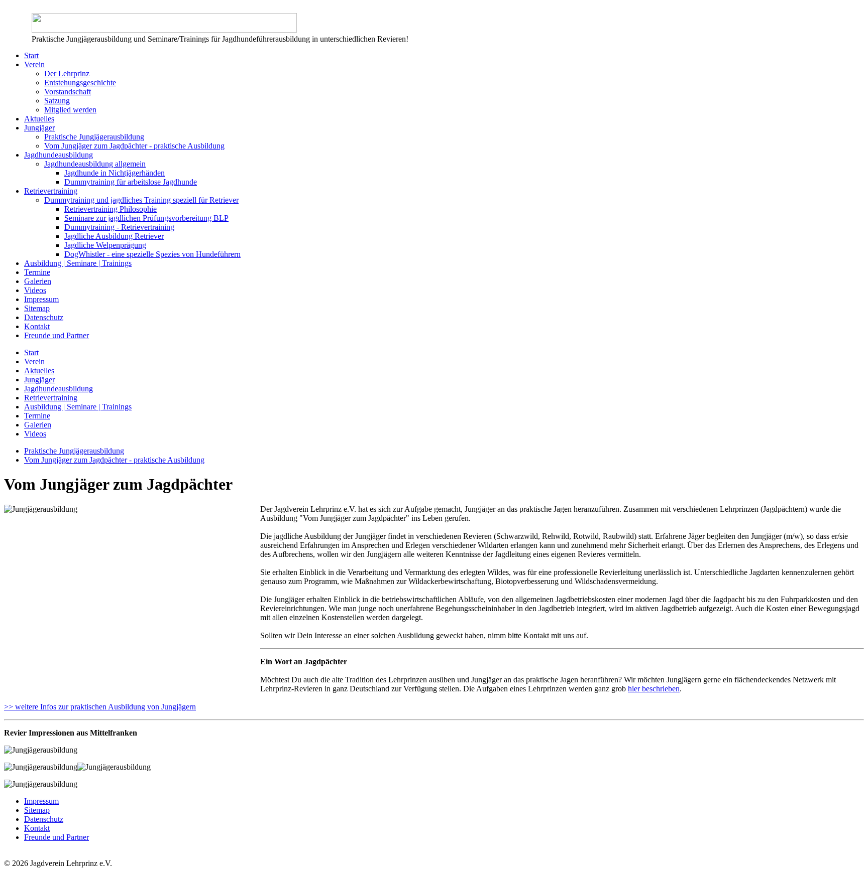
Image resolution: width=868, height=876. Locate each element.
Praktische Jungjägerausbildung (94, 136)
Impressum (41, 299)
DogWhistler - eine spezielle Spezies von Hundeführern (152, 254)
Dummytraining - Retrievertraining (119, 227)
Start (31, 55)
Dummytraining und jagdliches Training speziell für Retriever (141, 200)
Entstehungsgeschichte (80, 82)
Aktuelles (39, 118)
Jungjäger (39, 127)
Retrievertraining (50, 191)
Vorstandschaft (67, 91)
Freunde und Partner (56, 335)
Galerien (37, 281)
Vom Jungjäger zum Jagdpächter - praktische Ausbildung (134, 145)
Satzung (57, 100)
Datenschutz (43, 317)
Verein (34, 64)
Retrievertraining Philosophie (110, 209)
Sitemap (37, 308)
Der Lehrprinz (66, 73)
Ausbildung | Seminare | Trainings (78, 263)
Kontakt (37, 326)
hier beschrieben (654, 688)
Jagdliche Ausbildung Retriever (114, 236)
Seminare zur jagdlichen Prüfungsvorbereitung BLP (146, 218)
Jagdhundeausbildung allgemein (95, 164)
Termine (37, 272)
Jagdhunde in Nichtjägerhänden (114, 173)
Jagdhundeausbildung (58, 155)
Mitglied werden (70, 109)
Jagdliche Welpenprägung (105, 245)
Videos (35, 290)
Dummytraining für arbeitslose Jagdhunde (130, 182)
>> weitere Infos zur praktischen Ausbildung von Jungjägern (100, 706)
